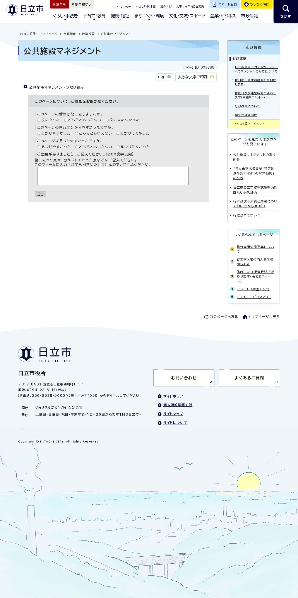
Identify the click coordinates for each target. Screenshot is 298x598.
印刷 (161, 77)
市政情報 (249, 16)
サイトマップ (173, 414)
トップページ (49, 33)
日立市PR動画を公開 (253, 289)
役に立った (50, 120)
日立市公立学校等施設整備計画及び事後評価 (255, 190)
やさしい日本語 (146, 6)
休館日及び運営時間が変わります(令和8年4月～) (255, 95)
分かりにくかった (135, 133)
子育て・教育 (94, 16)
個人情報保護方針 (177, 405)
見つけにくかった (135, 147)
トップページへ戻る (264, 316)
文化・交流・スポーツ (187, 16)
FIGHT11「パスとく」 (254, 297)
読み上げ (166, 6)
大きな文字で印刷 (192, 77)
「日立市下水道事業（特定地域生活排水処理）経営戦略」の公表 (253, 173)
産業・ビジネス (223, 16)
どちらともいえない (84, 120)
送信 (40, 194)
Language (123, 6)
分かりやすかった (56, 133)
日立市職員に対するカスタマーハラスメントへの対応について (256, 69)
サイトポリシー (175, 396)
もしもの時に (259, 4)
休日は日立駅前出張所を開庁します (255, 82)
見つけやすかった (56, 147)
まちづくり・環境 (149, 16)
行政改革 (88, 33)
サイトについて (175, 422)
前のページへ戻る (224, 316)
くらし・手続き (65, 16)
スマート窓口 (227, 4)
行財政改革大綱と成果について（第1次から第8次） (255, 204)
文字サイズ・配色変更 (190, 6)
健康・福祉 (120, 16)
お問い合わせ (184, 378)
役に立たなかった (125, 120)
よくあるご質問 (249, 378)
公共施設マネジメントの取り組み (56, 87)
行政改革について (247, 106)
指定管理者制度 (246, 115)
